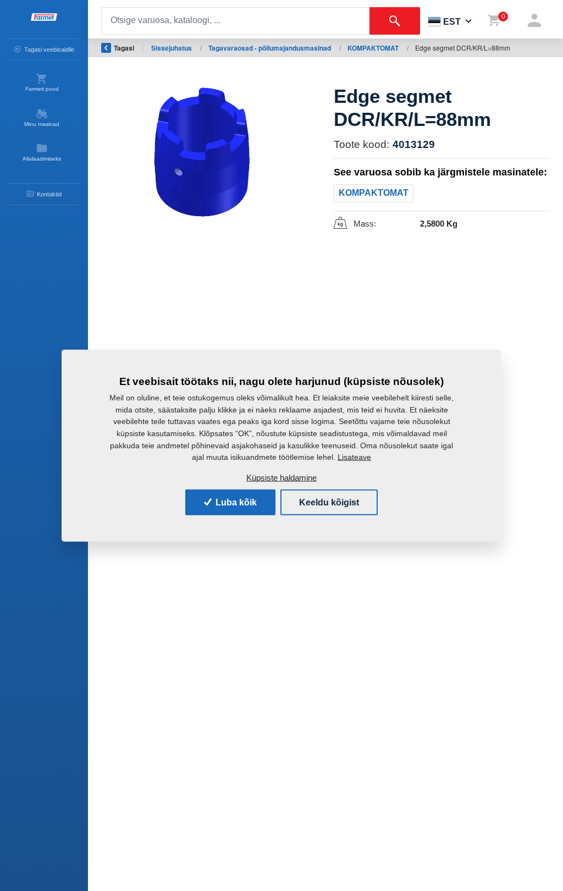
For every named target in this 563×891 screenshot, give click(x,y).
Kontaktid (49, 194)
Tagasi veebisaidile (49, 49)
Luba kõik (235, 502)
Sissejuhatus (172, 48)
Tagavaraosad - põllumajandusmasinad (270, 48)
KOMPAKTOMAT (373, 48)
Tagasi (124, 48)
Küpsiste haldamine (281, 477)
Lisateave (354, 456)
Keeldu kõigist (329, 502)
